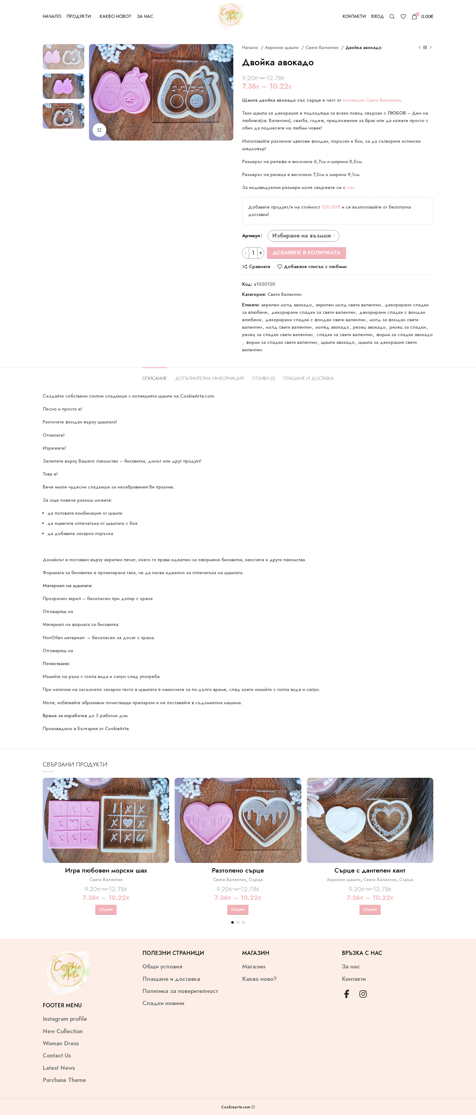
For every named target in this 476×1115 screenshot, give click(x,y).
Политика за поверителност (180, 991)
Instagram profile (65, 1019)
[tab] (154, 375)
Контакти (354, 979)
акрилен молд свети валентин (348, 304)
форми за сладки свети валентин (281, 342)
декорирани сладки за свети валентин (313, 312)
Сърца (256, 879)
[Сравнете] (165, 787)
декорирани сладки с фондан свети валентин (315, 319)
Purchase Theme (64, 1080)
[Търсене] (392, 16)
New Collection (63, 1031)
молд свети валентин (289, 327)
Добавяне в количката (306, 252)
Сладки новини (163, 1003)
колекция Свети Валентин (372, 100)
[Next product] (430, 47)
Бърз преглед (165, 799)
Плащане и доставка (171, 979)
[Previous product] (419, 47)
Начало (250, 47)
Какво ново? (259, 979)
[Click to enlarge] (99, 130)
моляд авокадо (332, 327)
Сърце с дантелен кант (369, 870)
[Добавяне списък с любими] (165, 811)
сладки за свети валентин (344, 334)
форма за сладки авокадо (404, 334)
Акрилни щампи (282, 47)
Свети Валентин (322, 47)
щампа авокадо (338, 342)
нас (351, 187)
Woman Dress (61, 1043)
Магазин (253, 967)
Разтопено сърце (238, 870)
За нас (351, 967)
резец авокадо (369, 327)
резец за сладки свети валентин (277, 334)
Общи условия (162, 967)
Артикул (251, 235)
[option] (63, 56)
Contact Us (57, 1056)
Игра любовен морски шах (106, 870)
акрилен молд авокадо (286, 304)
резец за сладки (408, 327)
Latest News (59, 1068)
